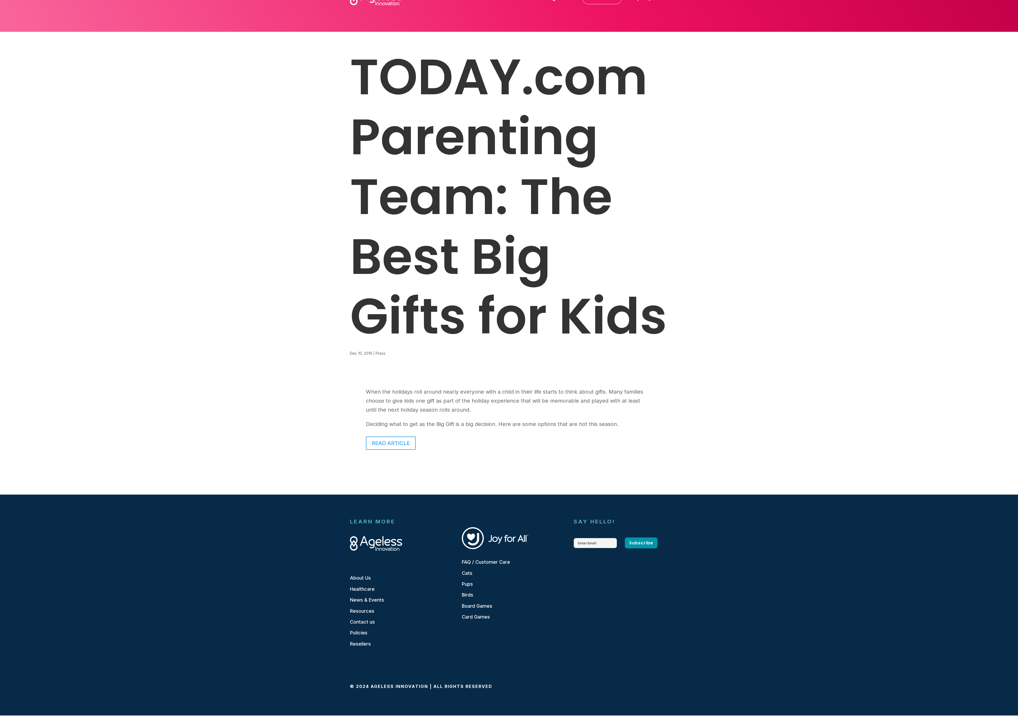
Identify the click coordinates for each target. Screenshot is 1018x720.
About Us (360, 578)
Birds (467, 595)
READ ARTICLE (391, 443)
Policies (358, 632)
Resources (362, 611)
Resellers (360, 644)
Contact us (362, 622)
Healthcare (362, 589)
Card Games (476, 617)
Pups (467, 584)
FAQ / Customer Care (486, 562)
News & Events (367, 600)
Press (380, 353)
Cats (467, 573)
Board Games (477, 606)
